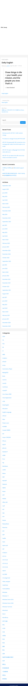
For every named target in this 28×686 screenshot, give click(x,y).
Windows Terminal (7, 606)
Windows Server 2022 (7, 603)
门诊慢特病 (5, 671)
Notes (4, 491)
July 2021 (4, 297)
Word (3, 614)
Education (5, 408)
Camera (4, 379)
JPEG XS (4, 448)
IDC (3, 433)
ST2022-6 (4, 552)
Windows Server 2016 (7, 599)
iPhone (4, 441)
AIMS (3, 354)
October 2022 (5, 257)
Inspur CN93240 (6, 437)
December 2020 (6, 322)
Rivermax (4, 527)
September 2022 (6, 261)
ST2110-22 (5, 563)
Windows (4, 592)
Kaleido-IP (5, 452)
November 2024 (6, 211)
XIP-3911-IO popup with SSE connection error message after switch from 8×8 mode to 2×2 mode (13, 144)
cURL (3, 401)
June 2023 (4, 229)
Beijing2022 (5, 372)
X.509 (3, 628)
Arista (3, 365)
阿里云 (4, 675)
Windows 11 (5, 596)
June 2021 (4, 301)
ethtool (4, 415)
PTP (3, 516)
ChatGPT (4, 390)
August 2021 (5, 293)
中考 (3, 632)
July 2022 (4, 265)
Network (4, 484)
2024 (3, 336)
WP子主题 (4, 621)
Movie (4, 473)
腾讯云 (4, 664)
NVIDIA (4, 498)
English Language (6, 412)
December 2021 (6, 279)
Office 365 (5, 502)
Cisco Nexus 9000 (6, 394)
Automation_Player (7, 369)
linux (3, 459)
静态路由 (4, 679)
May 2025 (4, 196)
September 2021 (6, 290)
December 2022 (6, 250)
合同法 (4, 635)
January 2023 (5, 247)
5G (3, 340)
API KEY (4, 361)
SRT (3, 549)
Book (3, 376)
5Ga (3, 343)
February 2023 (6, 243)
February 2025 (6, 207)
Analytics (4, 358)
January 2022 (5, 275)
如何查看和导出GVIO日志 (10, 175)
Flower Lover (5, 423)
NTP (3, 495)
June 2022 (4, 268)
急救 (3, 646)
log (3, 462)
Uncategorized (6, 578)
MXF (3, 477)
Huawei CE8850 (6, 430)
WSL (3, 625)
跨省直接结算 (5, 668)
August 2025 (5, 189)
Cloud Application (6, 398)
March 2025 (5, 203)
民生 (3, 650)
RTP (3, 531)
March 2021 (5, 312)
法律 (3, 653)
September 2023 (6, 221)
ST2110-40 (5, 567)
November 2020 (6, 326)
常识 (3, 639)
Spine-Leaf (5, 545)
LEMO (3, 455)
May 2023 (4, 232)
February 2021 (6, 315)
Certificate (5, 387)
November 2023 (6, 218)
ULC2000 (4, 574)
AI (2, 351)
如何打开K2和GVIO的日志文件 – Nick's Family (13, 173)
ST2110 (4, 556)
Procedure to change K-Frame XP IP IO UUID (13, 138)
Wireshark (5, 610)
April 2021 (5, 308)
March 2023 (5, 239)
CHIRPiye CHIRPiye (7, 168)
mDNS (4, 470)
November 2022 (6, 254)
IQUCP (4, 444)
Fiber (3, 419)
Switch (4, 570)
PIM (3, 513)
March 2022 (5, 272)
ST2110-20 (5, 560)
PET (3, 509)
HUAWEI (4, 426)
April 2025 (5, 200)
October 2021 (5, 286)
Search (4, 120)
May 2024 (4, 214)
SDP (3, 534)
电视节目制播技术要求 (7, 657)
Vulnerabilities (6, 588)
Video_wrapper (6, 581)
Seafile (4, 538)
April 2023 (5, 236)
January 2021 (5, 319)
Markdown (5, 466)
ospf (3, 506)
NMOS (4, 488)
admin (8, 66)
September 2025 (6, 185)
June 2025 (4, 193)
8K (3, 347)
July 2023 (4, 225)
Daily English (5, 59)
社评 (3, 661)
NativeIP (4, 480)
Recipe (4, 520)
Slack (3, 542)
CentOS (4, 383)
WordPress (5, 617)
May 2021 (4, 304)
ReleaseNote (5, 524)
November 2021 (6, 283)
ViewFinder (5, 585)
